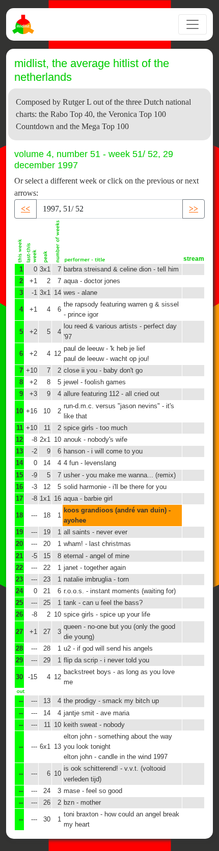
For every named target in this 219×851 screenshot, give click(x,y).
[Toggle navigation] (192, 24)
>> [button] (193, 208)
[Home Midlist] (24, 24)
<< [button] (25, 208)
